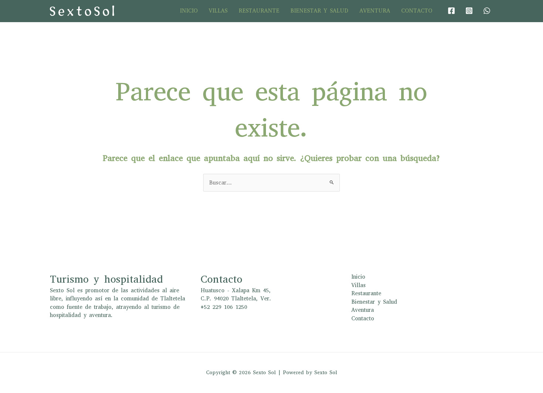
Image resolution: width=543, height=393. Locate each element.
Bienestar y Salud (319, 10)
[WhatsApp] (487, 10)
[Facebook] (451, 10)
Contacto (416, 10)
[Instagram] (469, 10)
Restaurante (259, 10)
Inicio (189, 10)
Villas (218, 10)
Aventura (374, 10)
